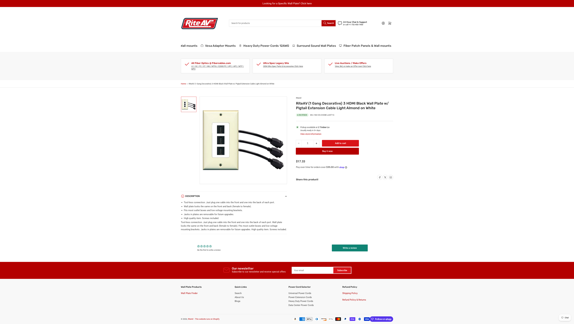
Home (183, 84)
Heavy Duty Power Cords (300, 301)
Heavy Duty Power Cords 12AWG (260, 46)
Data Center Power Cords (301, 305)
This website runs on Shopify (207, 319)
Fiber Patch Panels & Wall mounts (362, 46)
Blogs (237, 301)
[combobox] (282, 23)
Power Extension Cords (300, 297)
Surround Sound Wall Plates (310, 46)
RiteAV (298, 98)
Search (238, 293)
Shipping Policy (350, 293)
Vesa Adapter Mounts (214, 46)
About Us (239, 297)
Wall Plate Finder (189, 293)
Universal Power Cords (299, 293)
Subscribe (342, 270)
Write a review (350, 248)
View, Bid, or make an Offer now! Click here (353, 66)
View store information (310, 134)
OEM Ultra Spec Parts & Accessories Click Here (283, 66)
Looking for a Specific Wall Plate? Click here (287, 3)
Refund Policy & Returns (354, 299)
